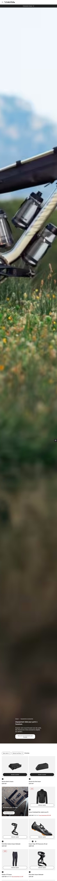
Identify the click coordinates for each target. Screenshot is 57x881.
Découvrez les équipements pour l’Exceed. (25, 736)
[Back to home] (9, 2)
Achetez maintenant (8, 813)
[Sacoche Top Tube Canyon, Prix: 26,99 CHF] (42, 766)
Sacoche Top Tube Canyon (35, 781)
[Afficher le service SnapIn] (55, 440)
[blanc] (30, 841)
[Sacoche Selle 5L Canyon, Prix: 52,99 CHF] (15, 766)
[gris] (36, 841)
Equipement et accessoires (27, 718)
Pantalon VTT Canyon (7, 874)
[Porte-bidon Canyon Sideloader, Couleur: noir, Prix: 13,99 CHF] (42, 859)
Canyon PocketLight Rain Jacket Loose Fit (38, 812)
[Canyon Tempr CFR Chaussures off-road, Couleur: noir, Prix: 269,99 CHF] (42, 829)
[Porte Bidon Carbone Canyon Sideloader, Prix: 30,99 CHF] (15, 829)
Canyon (17, 718)
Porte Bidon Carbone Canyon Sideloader (11, 844)
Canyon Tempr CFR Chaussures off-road (38, 844)
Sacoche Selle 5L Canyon (7, 781)
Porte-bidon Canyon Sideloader (36, 874)
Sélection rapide (42, 805)
